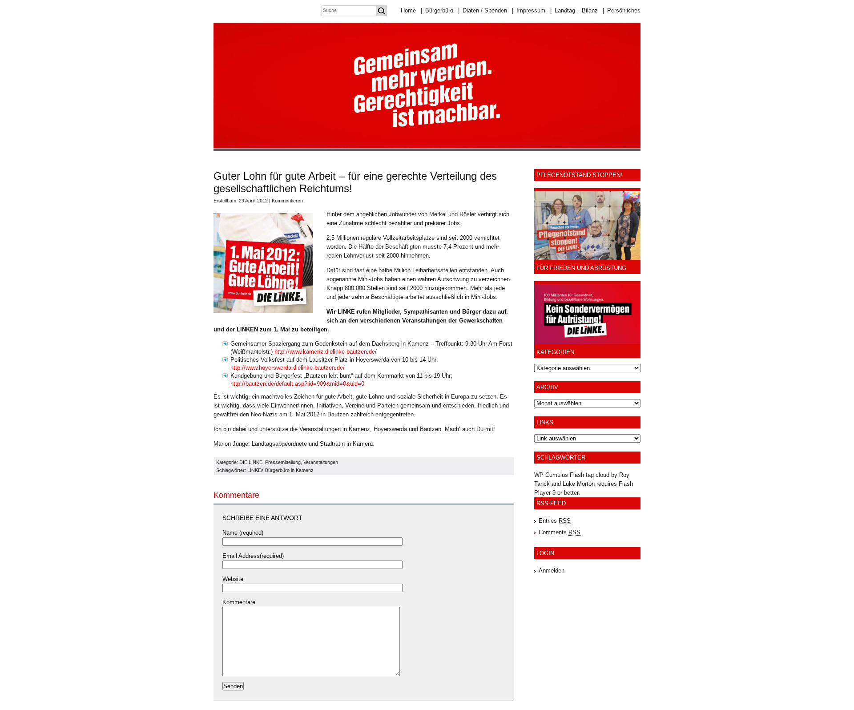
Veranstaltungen (320, 462)
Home (408, 10)
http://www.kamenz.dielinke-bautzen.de (324, 351)
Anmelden (551, 570)
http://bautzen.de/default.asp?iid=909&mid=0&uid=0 (297, 383)
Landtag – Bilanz (574, 10)
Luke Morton (579, 483)
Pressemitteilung (283, 462)
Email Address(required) (253, 556)
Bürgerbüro (437, 10)
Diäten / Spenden (482, 10)
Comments (559, 532)
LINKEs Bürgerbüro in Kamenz (280, 470)
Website (232, 579)
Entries (555, 520)
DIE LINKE (250, 462)
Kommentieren (287, 200)
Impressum (528, 10)
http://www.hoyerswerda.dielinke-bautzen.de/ (287, 367)
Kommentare (238, 602)
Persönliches (621, 10)
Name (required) (242, 532)
